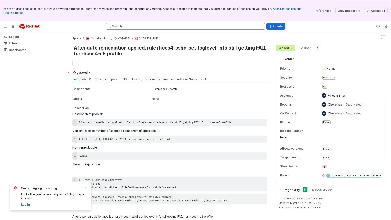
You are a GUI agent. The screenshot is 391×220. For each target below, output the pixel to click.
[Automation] (317, 48)
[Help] (378, 26)
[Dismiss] (85, 187)
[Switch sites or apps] (13, 26)
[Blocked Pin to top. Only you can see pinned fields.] (300, 122)
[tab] (79, 79)
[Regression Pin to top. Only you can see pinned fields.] (299, 86)
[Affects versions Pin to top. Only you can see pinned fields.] (312, 148)
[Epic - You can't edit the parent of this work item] (115, 38)
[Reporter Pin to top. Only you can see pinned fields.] (295, 104)
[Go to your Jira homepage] (29, 26)
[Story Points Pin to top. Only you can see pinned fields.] (306, 166)
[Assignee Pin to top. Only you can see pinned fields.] (296, 95)
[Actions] (383, 38)
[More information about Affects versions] (307, 149)
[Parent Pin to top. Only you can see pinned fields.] (298, 175)
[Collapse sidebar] (5, 26)
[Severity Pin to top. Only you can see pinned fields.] (300, 77)
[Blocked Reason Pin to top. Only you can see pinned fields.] (312, 130)
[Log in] (385, 26)
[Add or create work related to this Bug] (75, 63)
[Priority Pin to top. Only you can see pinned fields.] (299, 68)
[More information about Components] (94, 89)
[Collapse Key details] (69, 72)
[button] (329, 59)
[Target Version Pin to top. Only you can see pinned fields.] (310, 157)
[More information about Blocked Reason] (307, 131)
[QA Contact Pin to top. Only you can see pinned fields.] (305, 113)
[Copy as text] (262, 123)
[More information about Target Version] (305, 158)
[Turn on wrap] (255, 123)
